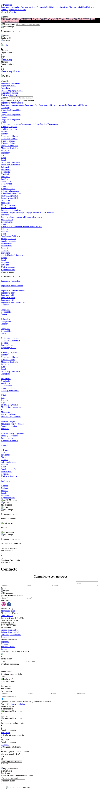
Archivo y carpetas (9, 126)
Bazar (3, 234)
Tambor (4, 117)
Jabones (19, 255)
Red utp (13, 193)
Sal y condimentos (8, 462)
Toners (4, 112)
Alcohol (4, 255)
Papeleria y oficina (28, 7)
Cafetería (5, 248)
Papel (3, 157)
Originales (5, 110)
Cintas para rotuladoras (30, 124)
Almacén (5, 224)
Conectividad (6, 181)
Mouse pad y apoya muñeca (28, 212)
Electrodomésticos (8, 205)
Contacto (22, 9)
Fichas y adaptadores (33, 217)
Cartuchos (5, 107)
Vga (19, 193)
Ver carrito (5, 732)
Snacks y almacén (8, 238)
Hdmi (3, 193)
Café (11, 227)
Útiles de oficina (8, 141)
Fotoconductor (53, 124)
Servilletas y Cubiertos (10, 236)
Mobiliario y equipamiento (57, 7)
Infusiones (18, 227)
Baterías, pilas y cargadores (12, 217)
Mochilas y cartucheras (10, 162)
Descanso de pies (8, 212)
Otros (3, 122)
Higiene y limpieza (9, 476)
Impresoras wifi (74, 105)
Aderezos (5, 227)
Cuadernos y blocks (9, 136)
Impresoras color (61, 105)
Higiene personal (8, 267)
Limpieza (5, 262)
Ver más (84, 105)
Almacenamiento (8, 186)
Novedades (13, 9)
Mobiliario (5, 200)
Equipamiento (7, 219)
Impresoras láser (32, 105)
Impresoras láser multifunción (13, 302)
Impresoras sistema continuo (13, 105)
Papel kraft (5, 153)
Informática (6, 167)
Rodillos (43, 124)
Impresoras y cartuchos (10, 7)
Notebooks (5, 172)
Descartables (6, 243)
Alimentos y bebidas (77, 7)
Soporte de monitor (48, 212)
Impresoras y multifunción (12, 103)
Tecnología (41, 7)
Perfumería (5, 253)
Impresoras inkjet (46, 105)
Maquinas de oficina (9, 146)
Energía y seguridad (9, 196)
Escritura (4, 131)
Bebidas (4, 229)
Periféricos (5, 176)
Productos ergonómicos (11, 210)
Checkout (5, 744)
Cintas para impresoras (10, 124)
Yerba (25, 227)
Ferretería (5, 215)
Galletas (32, 227)
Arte (3, 155)
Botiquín (12, 255)
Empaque (5, 150)
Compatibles (15, 110)
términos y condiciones (16, 704)
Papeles (4, 257)
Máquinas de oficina (9, 148)
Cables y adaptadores (10, 191)
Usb (8, 193)
